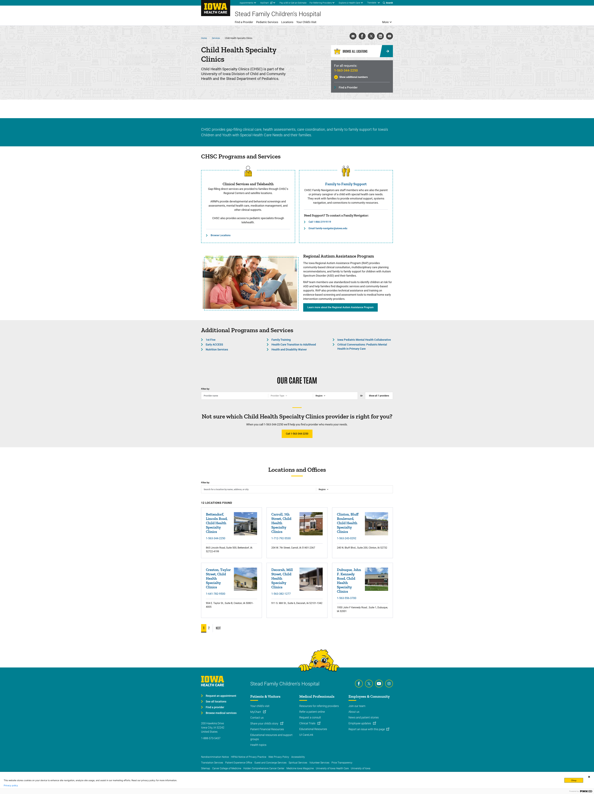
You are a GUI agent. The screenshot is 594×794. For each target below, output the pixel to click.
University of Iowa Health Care (332, 768)
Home (204, 38)
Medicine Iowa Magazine (300, 768)
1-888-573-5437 (210, 738)
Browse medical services (221, 713)
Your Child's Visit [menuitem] (306, 22)
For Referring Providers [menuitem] (321, 3)
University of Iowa (360, 768)
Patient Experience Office (238, 762)
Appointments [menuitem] (246, 3)
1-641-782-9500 (215, 593)
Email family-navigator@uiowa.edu (328, 228)
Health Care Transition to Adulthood (293, 344)
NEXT (218, 628)
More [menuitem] (385, 22)
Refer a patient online (312, 711)
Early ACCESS (214, 344)
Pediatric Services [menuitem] (267, 22)
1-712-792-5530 (281, 538)
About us (354, 711)
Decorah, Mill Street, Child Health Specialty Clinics (282, 578)
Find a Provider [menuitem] (244, 22)
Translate (371, 2)
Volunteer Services (319, 762)
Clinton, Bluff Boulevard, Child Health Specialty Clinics (347, 523)
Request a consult (310, 717)
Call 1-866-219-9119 (320, 221)
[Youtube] (379, 683)
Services (216, 38)
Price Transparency (341, 762)
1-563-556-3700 (346, 598)
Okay (574, 780)
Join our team (357, 706)
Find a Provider (348, 87)
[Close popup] (589, 777)
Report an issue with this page (367, 729)
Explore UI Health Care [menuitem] (349, 3)
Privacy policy (11, 785)
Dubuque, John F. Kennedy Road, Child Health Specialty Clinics (349, 580)
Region (319, 395)
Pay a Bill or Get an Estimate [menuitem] (293, 3)
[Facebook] (359, 683)
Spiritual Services (298, 762)
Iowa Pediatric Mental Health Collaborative (364, 339)
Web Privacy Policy (278, 756)
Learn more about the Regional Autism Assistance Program (340, 307)
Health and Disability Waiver (289, 349)
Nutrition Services (217, 349)
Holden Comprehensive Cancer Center (263, 768)
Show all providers (379, 395)
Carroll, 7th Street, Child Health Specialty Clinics (281, 523)
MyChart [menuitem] (264, 3)
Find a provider (215, 707)
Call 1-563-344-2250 (297, 433)
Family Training (281, 339)
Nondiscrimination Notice (215, 756)
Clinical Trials (307, 723)
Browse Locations (220, 235)
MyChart (256, 711)
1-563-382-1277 (281, 593)
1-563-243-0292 (346, 538)
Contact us (257, 717)
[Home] (215, 8)
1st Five (210, 339)
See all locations (216, 701)
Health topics (258, 744)
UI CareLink (306, 734)
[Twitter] (369, 683)
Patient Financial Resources (267, 729)
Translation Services (212, 762)
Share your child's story (264, 723)
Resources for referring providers (319, 706)
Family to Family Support (346, 184)
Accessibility (298, 756)
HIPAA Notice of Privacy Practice (248, 756)
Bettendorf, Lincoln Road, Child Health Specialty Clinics (217, 523)
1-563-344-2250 (346, 70)
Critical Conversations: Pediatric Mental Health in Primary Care (362, 346)
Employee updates (360, 723)
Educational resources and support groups (271, 737)
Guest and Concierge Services (270, 762)
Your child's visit (259, 706)
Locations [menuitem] (287, 22)
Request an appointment (221, 695)
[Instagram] (389, 683)
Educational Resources (313, 729)
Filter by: (205, 389)
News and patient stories (364, 717)
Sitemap (205, 768)
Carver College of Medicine (226, 768)
